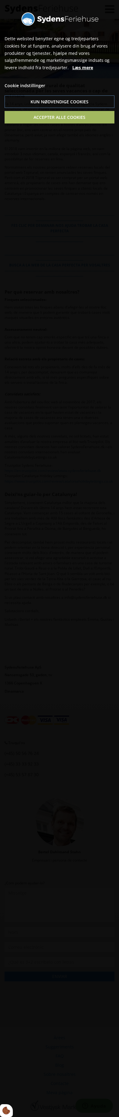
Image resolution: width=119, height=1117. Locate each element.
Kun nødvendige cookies (59, 102)
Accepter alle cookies (59, 117)
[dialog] (59, 558)
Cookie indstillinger (25, 85)
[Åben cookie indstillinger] (6, 1110)
